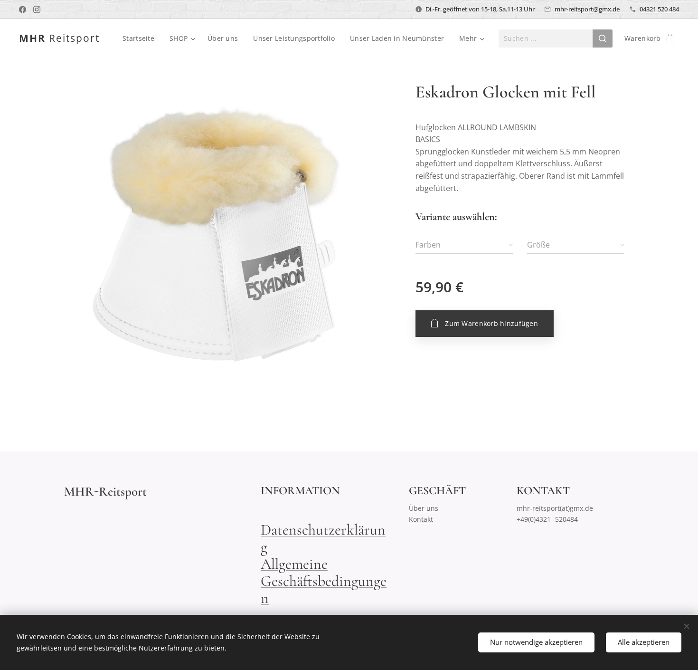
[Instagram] (37, 9)
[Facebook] (22, 9)
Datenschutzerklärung (323, 538)
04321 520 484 (659, 9)
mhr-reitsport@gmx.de (587, 9)
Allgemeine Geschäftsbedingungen (324, 581)
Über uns (423, 508)
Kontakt (421, 519)
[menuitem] (141, 38)
